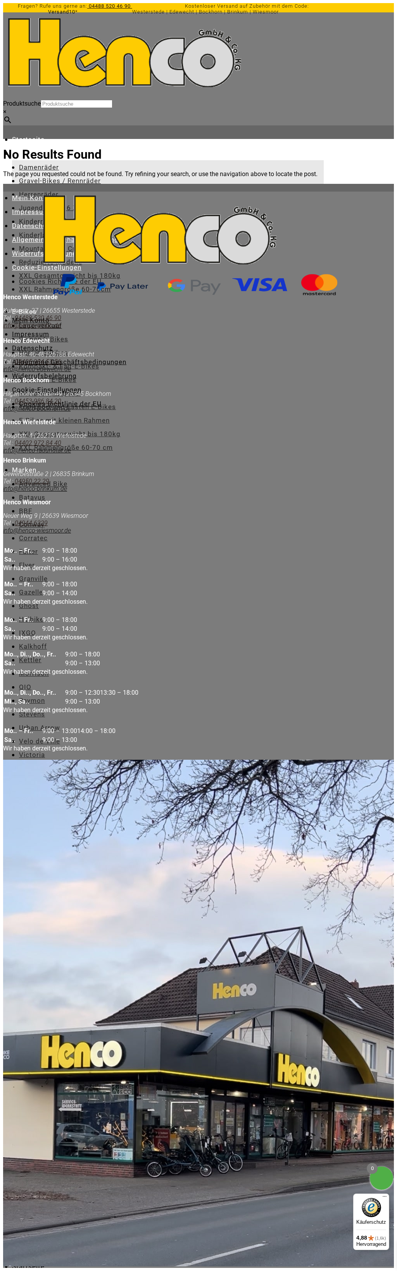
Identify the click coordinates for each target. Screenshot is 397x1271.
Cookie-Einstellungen (46, 390)
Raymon (32, 700)
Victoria (32, 755)
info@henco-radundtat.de (37, 450)
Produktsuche (22, 103)
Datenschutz (32, 226)
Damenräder (39, 167)
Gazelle (31, 592)
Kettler (30, 660)
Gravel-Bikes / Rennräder (60, 181)
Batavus (32, 497)
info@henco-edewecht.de (37, 369)
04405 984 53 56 (38, 361)
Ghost (29, 606)
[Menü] (384, 1198)
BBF (25, 511)
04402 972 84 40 (38, 443)
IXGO (27, 633)
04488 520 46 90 (109, 6)
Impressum (30, 212)
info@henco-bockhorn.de (37, 408)
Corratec (33, 538)
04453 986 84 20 (37, 401)
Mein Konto (31, 198)
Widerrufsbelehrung (44, 376)
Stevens (32, 714)
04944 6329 (31, 523)
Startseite (28, 139)
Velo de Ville (39, 741)
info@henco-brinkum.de (35, 488)
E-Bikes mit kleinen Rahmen (64, 420)
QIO (25, 687)
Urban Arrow (39, 727)
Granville (33, 578)
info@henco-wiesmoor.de (37, 530)
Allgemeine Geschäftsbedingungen (69, 362)
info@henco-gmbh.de (32, 325)
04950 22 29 (32, 481)
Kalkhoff (33, 646)
